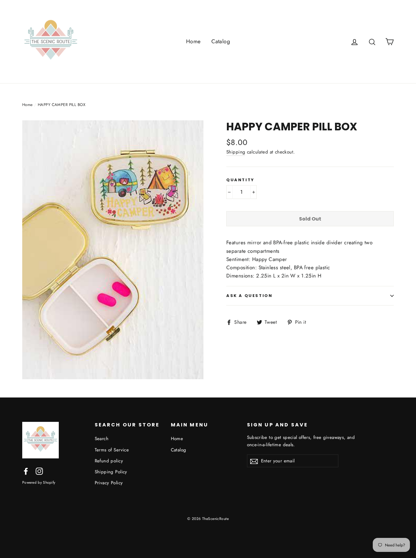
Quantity (240, 180)
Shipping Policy (111, 471)
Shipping (235, 152)
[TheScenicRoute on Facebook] (26, 471)
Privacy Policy (109, 482)
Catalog (220, 41)
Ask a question (249, 295)
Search (102, 438)
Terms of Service (112, 450)
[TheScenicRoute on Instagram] (39, 471)
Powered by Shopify (38, 482)
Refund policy (109, 460)
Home (193, 41)
